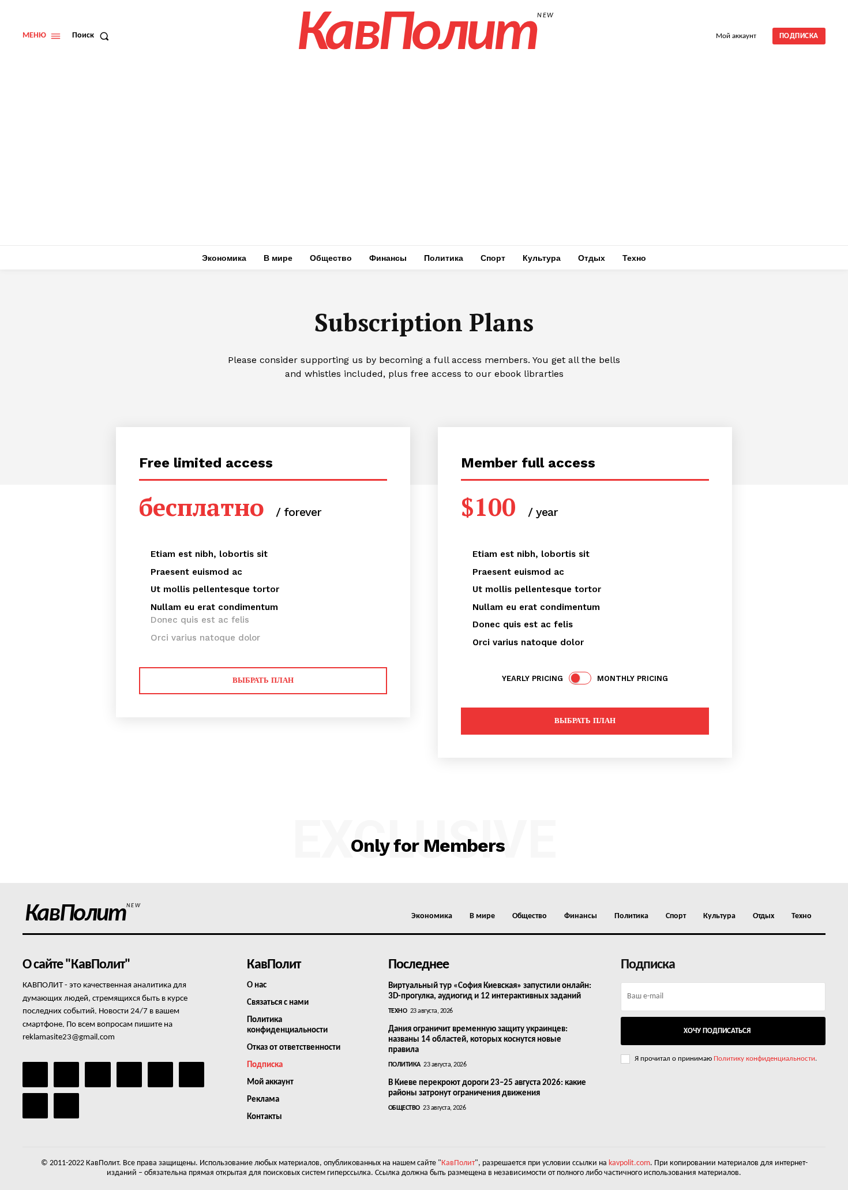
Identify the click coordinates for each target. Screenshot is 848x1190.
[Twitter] (191, 1074)
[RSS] (129, 1074)
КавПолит (458, 1163)
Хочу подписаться (717, 1031)
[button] (93, 36)
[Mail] (97, 1074)
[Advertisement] (424, 159)
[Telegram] (160, 1074)
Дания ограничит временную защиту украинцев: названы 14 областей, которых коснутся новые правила (478, 1039)
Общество (404, 1108)
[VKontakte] (35, 1105)
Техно (397, 1011)
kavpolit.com (629, 1163)
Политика (404, 1064)
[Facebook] (35, 1074)
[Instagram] (66, 1074)
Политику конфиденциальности (764, 1058)
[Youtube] (66, 1105)
